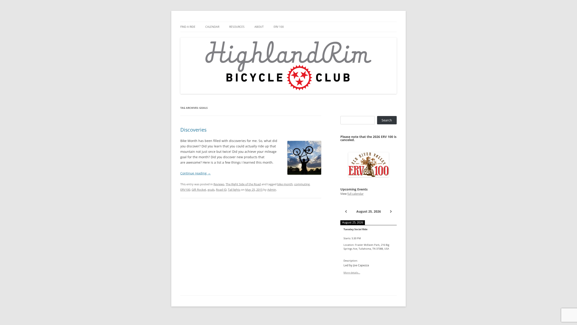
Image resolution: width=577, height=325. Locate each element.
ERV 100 (279, 27)
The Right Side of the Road (243, 184)
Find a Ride (187, 27)
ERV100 (185, 190)
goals (211, 190)
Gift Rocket (199, 190)
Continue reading (195, 173)
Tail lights (234, 190)
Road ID (221, 190)
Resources (237, 27)
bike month (285, 184)
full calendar (355, 194)
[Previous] (346, 211)
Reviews (218, 184)
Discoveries (193, 129)
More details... (351, 272)
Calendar (212, 27)
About (259, 27)
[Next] (391, 211)
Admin (271, 190)
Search (387, 120)
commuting (302, 184)
